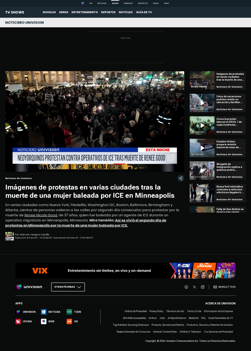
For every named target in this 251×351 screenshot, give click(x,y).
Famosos (128, 3)
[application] (94, 121)
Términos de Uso (175, 311)
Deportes (143, 3)
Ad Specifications (177, 318)
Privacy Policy (156, 311)
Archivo (153, 318)
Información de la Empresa (218, 311)
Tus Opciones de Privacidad (218, 331)
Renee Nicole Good (40, 215)
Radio (156, 3)
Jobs (162, 318)
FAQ (203, 318)
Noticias (102, 3)
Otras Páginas (64, 287)
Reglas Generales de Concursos (133, 331)
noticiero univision (24, 22)
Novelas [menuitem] (49, 12)
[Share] (180, 178)
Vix (90, 3)
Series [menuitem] (63, 12)
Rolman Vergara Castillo (35, 234)
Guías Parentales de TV (220, 318)
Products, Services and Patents (168, 325)
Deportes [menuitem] (108, 12)
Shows (115, 3)
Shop (166, 3)
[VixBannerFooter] (125, 270)
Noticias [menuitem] (126, 12)
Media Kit (194, 318)
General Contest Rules (165, 331)
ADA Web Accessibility (134, 318)
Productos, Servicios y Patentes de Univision (210, 325)
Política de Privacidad (136, 311)
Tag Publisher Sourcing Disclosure (131, 325)
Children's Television (190, 331)
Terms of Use (194, 311)
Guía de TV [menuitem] (144, 12)
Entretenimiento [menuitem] (85, 12)
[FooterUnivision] (29, 287)
